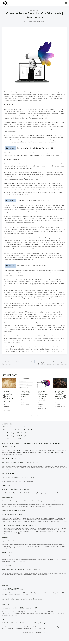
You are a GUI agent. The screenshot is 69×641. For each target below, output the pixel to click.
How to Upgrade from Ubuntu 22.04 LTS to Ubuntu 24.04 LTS (20, 608)
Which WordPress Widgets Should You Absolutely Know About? (20, 462)
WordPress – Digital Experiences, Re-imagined (15, 489)
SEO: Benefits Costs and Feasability (12, 514)
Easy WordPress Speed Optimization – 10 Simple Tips (20, 525)
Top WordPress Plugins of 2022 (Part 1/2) (14, 433)
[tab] (31, 415)
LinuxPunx (5, 585)
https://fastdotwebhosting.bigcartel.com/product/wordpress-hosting (22, 599)
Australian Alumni (8, 473)
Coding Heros (7, 552)
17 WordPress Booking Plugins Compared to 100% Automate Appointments (60, 395)
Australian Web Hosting (11, 458)
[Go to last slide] (4, 396)
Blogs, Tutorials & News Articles (14, 510)
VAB (3, 619)
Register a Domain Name (9, 541)
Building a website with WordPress (12, 450)
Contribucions (7, 497)
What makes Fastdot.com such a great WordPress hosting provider (21, 569)
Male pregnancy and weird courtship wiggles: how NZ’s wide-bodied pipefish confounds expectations (52, 361)
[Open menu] (65, 3)
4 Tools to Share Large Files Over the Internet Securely (18, 477)
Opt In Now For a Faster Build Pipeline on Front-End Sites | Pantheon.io (17, 361)
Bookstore (6, 485)
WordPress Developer (31, 21)
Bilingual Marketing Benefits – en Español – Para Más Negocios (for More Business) (8, 397)
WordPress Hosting (34, 10)
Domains (5, 537)
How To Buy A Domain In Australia (12, 556)
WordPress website (53, 452)
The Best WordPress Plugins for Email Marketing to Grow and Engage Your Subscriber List (28, 501)
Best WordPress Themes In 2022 (11, 439)
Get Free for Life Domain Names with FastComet (16, 427)
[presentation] (9, 383)
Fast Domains (6, 604)
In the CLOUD (6, 565)
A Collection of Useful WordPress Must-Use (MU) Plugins (19, 430)
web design (18, 454)
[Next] (65, 396)
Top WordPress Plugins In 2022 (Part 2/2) (14, 436)
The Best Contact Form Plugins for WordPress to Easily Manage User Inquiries (25, 623)
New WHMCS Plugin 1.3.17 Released (13, 589)
